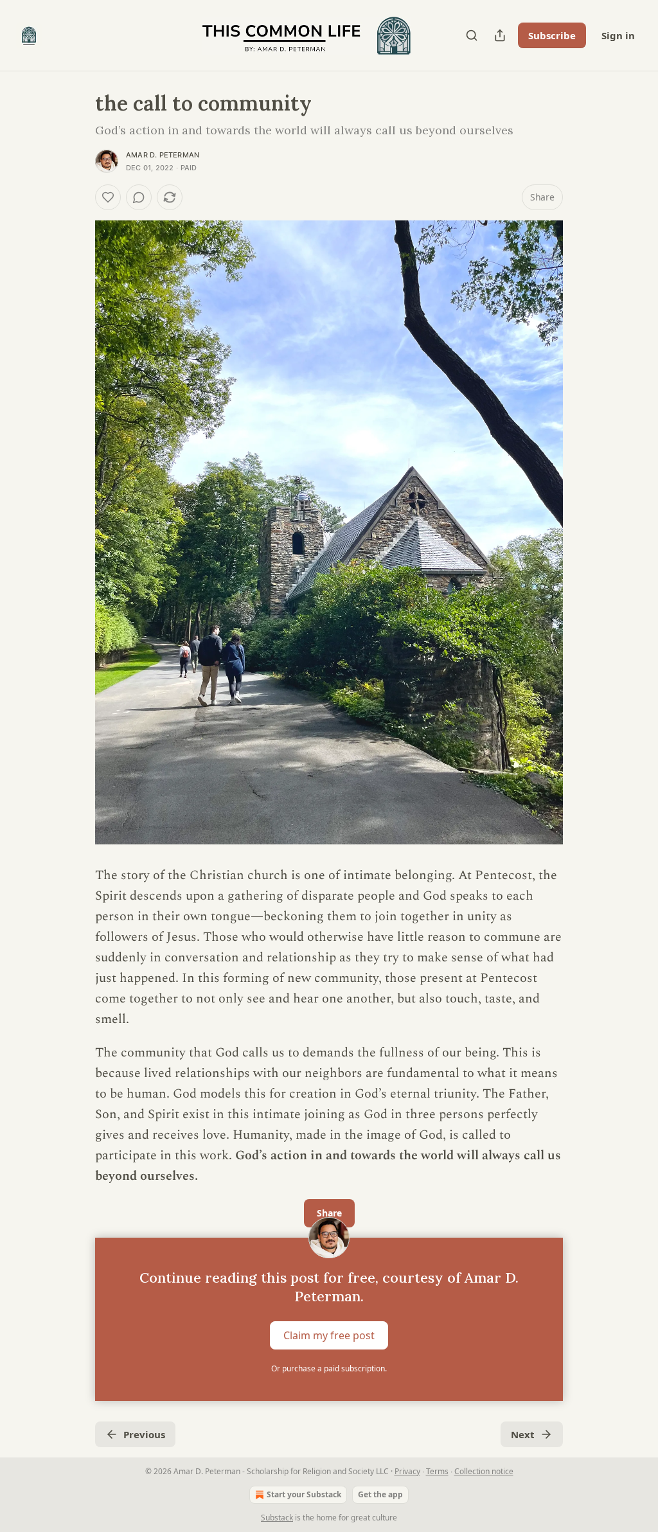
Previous (144, 1434)
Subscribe (552, 35)
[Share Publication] (500, 35)
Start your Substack (304, 1494)
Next (523, 1434)
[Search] (472, 35)
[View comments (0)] (139, 197)
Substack (277, 1517)
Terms (437, 1471)
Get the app (380, 1494)
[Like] (108, 197)
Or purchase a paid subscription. (329, 1368)
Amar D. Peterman (162, 154)
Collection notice (483, 1471)
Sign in (618, 35)
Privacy (407, 1471)
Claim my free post (329, 1335)
